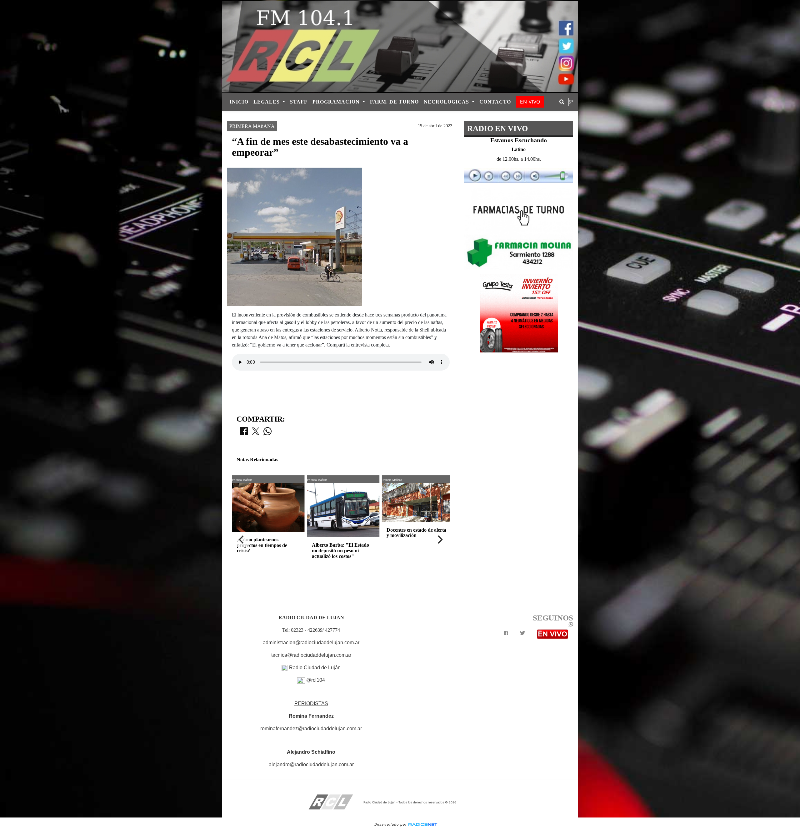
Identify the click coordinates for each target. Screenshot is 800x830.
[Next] (440, 540)
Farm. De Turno (394, 101)
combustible (381, 116)
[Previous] (242, 540)
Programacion (336, 101)
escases (449, 116)
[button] (561, 102)
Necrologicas (447, 101)
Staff (299, 101)
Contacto (495, 101)
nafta (413, 116)
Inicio (239, 101)
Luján (349, 116)
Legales (267, 101)
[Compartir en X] (255, 433)
